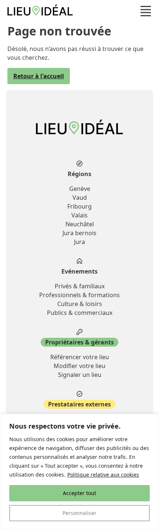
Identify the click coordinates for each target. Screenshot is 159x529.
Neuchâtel (79, 224)
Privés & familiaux (80, 286)
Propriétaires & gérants (79, 342)
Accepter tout (79, 493)
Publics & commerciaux (79, 313)
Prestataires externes (79, 404)
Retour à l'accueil (38, 76)
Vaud (79, 197)
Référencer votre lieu (79, 357)
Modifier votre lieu (79, 366)
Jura (79, 242)
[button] (146, 11)
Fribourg (79, 206)
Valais (79, 215)
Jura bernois (79, 233)
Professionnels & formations (79, 295)
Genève (79, 189)
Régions (79, 174)
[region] (79, 471)
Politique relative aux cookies (103, 474)
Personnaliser (79, 512)
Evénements (79, 271)
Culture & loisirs (79, 304)
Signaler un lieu (79, 375)
